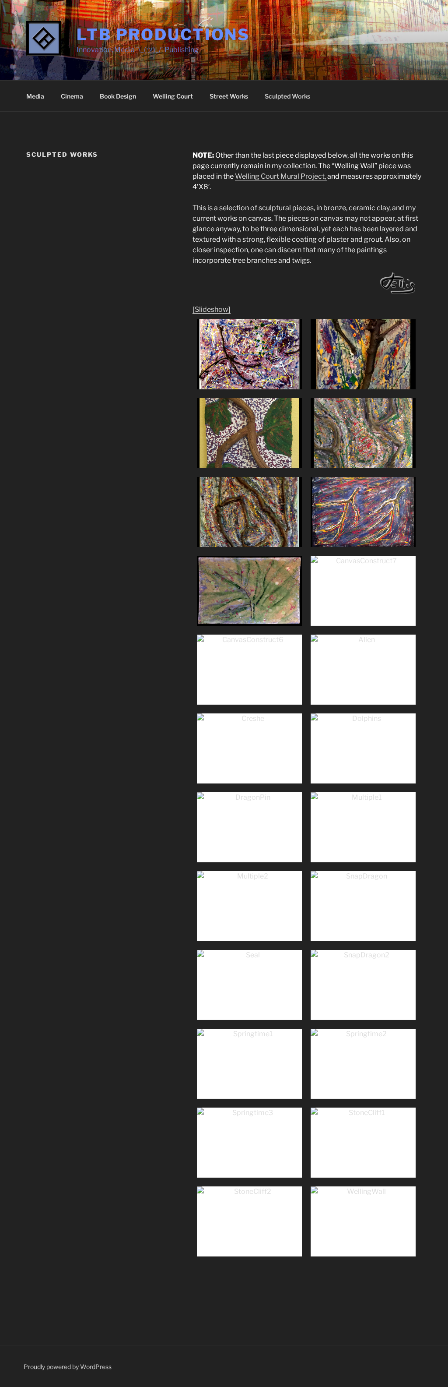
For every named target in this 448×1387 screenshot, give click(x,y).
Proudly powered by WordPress (68, 1366)
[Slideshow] (211, 309)
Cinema (72, 96)
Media (35, 96)
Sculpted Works (287, 96)
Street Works (229, 96)
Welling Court (173, 96)
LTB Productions (163, 34)
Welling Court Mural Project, (281, 176)
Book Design (118, 96)
